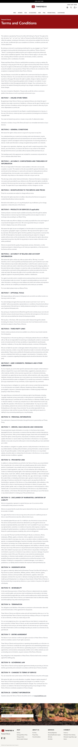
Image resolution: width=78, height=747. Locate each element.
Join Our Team (72, 4)
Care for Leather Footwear (22, 739)
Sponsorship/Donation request (54, 734)
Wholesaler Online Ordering (69, 734)
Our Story (34, 732)
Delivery (18, 732)
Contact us (66, 732)
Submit (37, 715)
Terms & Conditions (36, 736)
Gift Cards (50, 736)
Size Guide (50, 739)
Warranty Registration (52, 732)
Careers (65, 739)
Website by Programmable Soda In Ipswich (10, 745)
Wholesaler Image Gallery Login (70, 736)
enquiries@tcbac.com (40, 696)
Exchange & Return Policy (22, 734)
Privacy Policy (35, 734)
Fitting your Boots (20, 736)
